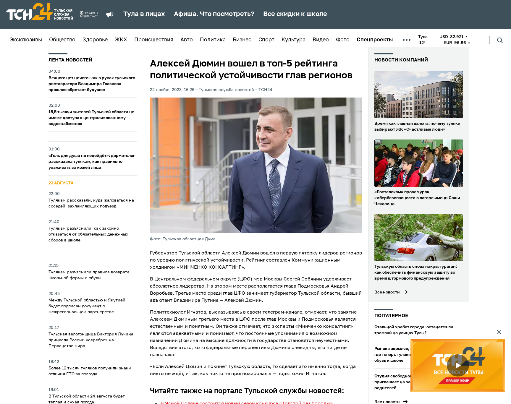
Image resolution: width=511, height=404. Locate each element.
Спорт (266, 40)
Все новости (387, 292)
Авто (186, 40)
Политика (213, 40)
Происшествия (153, 40)
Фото (343, 40)
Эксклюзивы (25, 40)
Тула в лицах (144, 14)
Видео (321, 40)
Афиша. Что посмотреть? (214, 14)
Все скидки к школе (295, 14)
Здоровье (95, 40)
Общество (62, 40)
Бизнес (242, 40)
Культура (293, 40)
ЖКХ (121, 40)
